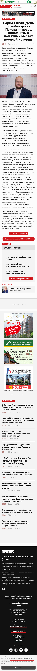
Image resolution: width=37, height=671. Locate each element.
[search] (31, 6)
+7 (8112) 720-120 (18, 637)
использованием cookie (16, 660)
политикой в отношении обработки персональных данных (17, 660)
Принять (18, 668)
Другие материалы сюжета (21, 279)
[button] (35, 6)
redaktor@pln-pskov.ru (18, 626)
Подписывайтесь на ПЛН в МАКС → (18, 239)
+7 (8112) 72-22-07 (18, 621)
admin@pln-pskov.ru (18, 632)
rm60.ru (18, 640)
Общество (8, 19)
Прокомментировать (18, 233)
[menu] (27, 6)
